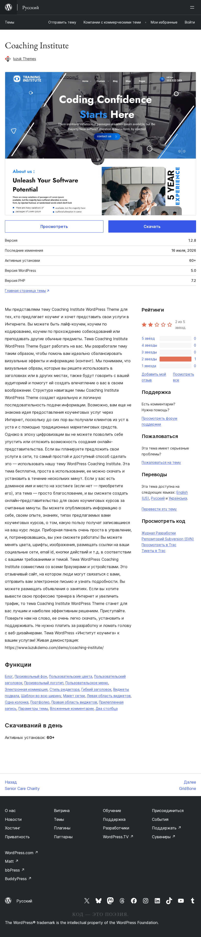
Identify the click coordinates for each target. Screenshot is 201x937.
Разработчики (116, 827)
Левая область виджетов (109, 696)
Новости (13, 819)
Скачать (152, 226)
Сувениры (164, 836)
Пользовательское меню (86, 683)
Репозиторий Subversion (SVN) (168, 539)
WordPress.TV (118, 836)
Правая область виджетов (74, 702)
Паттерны (63, 836)
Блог (9, 676)
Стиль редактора (64, 689)
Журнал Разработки (159, 533)
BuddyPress (18, 878)
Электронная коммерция (26, 689)
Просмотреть (54, 226)
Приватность (17, 836)
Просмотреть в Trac (159, 545)
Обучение (112, 810)
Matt (12, 861)
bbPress (15, 870)
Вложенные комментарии (72, 708)
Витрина (62, 810)
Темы (9, 22)
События (160, 819)
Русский (158, 498)
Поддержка (114, 819)
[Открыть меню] (193, 7)
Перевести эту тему (159, 509)
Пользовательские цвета (70, 676)
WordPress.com (21, 852)
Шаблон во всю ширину (41, 696)
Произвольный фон (31, 676)
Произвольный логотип (43, 683)
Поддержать (166, 827)
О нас (10, 810)
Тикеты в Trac (153, 551)
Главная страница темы (25, 290)
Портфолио (40, 702)
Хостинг (12, 827)
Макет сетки (74, 696)
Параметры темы (33, 708)
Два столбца (107, 708)
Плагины (62, 827)
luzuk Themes (24, 59)
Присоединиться (168, 810)
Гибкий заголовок (96, 689)
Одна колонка (16, 702)
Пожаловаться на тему (161, 462)
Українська (178, 498)
